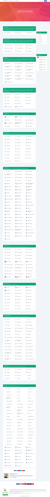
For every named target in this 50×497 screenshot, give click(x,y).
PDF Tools (5, 88)
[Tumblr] (24, 470)
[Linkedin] (20, 470)
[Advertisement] (25, 8)
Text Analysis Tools (6, 27)
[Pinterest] (18, 470)
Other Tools (5, 385)
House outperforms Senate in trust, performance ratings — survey (42, 59)
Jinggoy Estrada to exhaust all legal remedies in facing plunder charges (42, 64)
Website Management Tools (7, 315)
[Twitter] (17, 470)
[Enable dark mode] (40, 1)
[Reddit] (22, 470)
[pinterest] (13, 477)
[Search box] (39, 1)
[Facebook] (15, 470)
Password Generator (40, 41)
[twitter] (11, 477)
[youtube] (16, 477)
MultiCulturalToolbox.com (18, 493)
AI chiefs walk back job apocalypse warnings (42, 69)
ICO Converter (39, 43)
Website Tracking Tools (7, 39)
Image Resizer (39, 36)
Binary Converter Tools (7, 283)
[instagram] (12, 477)
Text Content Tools (6, 113)
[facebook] (10, 477)
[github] (14, 477)
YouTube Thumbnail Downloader (41, 34)
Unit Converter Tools (6, 245)
